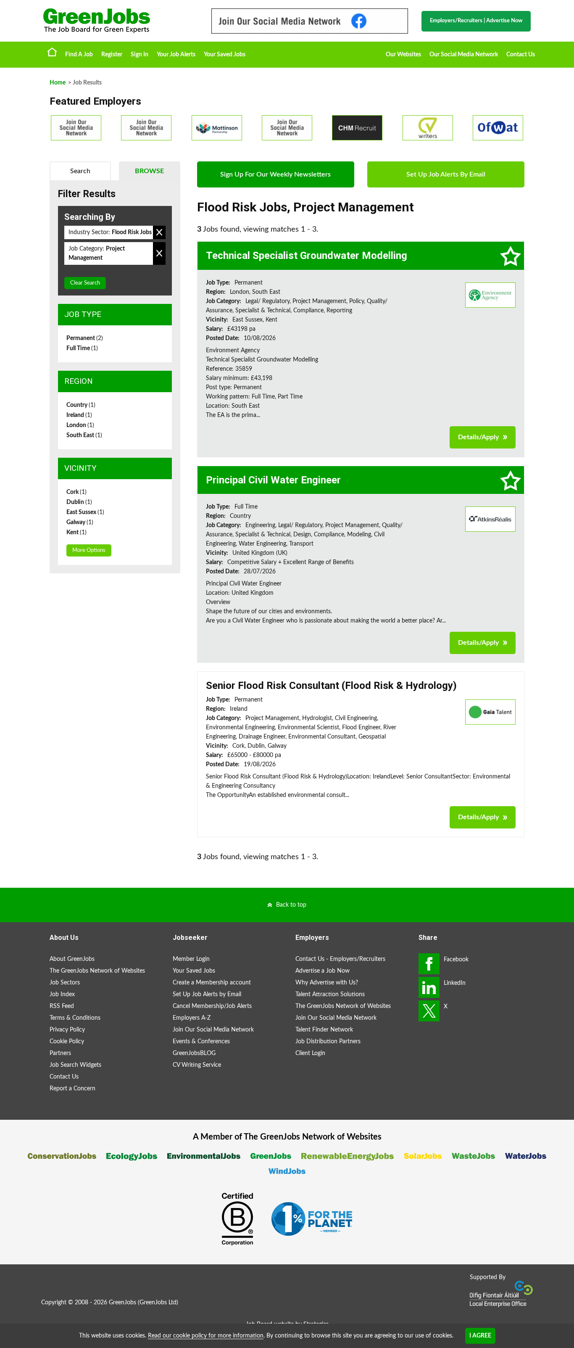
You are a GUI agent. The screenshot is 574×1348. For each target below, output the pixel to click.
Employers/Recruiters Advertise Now (476, 21)
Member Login (191, 959)
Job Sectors (65, 983)
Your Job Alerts (176, 55)
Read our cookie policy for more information (205, 1336)
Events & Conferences (201, 1042)
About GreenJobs (72, 959)
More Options (88, 550)
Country (80, 405)
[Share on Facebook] (429, 963)
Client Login (310, 1053)
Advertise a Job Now (322, 971)
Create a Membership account (212, 983)
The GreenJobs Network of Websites (97, 971)
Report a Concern (72, 1089)
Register (111, 55)
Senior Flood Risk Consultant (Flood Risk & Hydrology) (331, 685)
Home (52, 51)
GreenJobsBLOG (194, 1053)
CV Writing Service (197, 1065)
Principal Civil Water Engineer (273, 480)
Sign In (139, 55)
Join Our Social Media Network (213, 1030)
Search (80, 171)
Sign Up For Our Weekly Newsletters (275, 174)
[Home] (119, 20)
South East (84, 435)
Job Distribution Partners (328, 1042)
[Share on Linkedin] (429, 987)
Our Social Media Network (463, 55)
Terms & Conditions (75, 1018)
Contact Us (520, 55)
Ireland (79, 415)
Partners (60, 1053)
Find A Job (79, 55)
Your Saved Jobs (224, 55)
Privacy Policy (67, 1030)
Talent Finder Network (324, 1030)
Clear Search (85, 283)
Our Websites (403, 55)
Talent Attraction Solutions (330, 994)
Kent (76, 533)
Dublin (79, 502)
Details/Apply (478, 437)
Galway (79, 522)
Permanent (84, 338)
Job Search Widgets (75, 1065)
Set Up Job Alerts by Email (207, 994)
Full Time (82, 348)
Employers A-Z (192, 1018)
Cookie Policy (67, 1042)
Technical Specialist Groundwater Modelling (306, 255)
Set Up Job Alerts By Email (445, 174)
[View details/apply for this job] (490, 295)
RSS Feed (62, 1006)
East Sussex (85, 512)
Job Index (62, 994)
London (80, 425)
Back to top (291, 905)
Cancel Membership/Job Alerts (212, 1006)
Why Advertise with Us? (326, 983)
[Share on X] (429, 1010)
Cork (76, 492)
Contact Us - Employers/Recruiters (340, 959)
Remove (159, 232)
